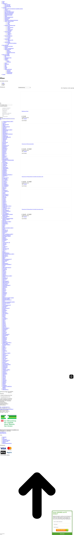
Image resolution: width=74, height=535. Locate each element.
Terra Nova (4, 361)
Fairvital (4, 200)
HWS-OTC (5, 229)
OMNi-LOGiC (5, 283)
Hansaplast (4, 222)
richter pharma (5, 313)
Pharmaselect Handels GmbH (8, 297)
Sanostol (4, 325)
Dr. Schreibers (5, 186)
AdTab (4, 125)
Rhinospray (4, 312)
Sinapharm (4, 338)
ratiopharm (4, 306)
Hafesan (4, 220)
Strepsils (4, 349)
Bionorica (4, 153)
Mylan (3, 265)
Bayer (4, 144)
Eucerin (4, 197)
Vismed (4, 378)
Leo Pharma (4, 246)
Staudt (3, 346)
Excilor (4, 198)
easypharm (4, 190)
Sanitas (4, 322)
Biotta (3, 154)
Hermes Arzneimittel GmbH (7, 227)
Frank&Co (4, 204)
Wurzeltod (4, 385)
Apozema (4, 138)
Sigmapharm (5, 335)
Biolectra (4, 152)
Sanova (4, 326)
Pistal (3, 300)
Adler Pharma (5, 124)
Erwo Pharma (5, 194)
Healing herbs (5, 223)
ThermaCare (5, 365)
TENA (4, 359)
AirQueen (4, 127)
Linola (3, 247)
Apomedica (5, 136)
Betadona (4, 147)
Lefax (3, 245)
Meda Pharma (5, 256)
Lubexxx (4, 249)
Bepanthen (4, 146)
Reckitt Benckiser (5, 308)
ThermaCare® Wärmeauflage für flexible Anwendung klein (32, 209)
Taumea (4, 357)
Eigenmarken (4, 110)
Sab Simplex (5, 318)
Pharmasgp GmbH (6, 298)
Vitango (4, 379)
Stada (3, 345)
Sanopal (4, 324)
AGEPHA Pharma (6, 126)
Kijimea (4, 237)
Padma (3, 288)
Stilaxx (4, 348)
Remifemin (4, 310)
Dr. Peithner (4, 184)
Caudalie (4, 165)
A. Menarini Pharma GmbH (7, 121)
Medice (4, 257)
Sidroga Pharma (5, 334)
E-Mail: (6, 409)
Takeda (4, 354)
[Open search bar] (0, 103)
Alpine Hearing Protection (7, 133)
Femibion (4, 201)
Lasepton (4, 244)
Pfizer (3, 296)
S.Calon (4, 317)
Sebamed (4, 333)
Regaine (4, 309)
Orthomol (4, 286)
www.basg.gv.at (3, 432)
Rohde (3, 316)
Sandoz (4, 321)
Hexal (3, 228)
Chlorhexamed (5, 168)
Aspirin (4, 140)
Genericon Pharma (6, 211)
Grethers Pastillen (5, 216)
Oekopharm (5, 277)
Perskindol (4, 293)
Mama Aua (5, 254)
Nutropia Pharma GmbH (7, 275)
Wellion (4, 383)
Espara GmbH (5, 195)
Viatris (3, 374)
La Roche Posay (6, 242)
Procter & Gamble (6, 302)
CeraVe (4, 166)
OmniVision (4, 284)
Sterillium (4, 347)
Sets (3, 115)
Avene (4, 141)
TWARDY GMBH (6, 369)
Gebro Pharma (5, 210)
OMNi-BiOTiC (5, 282)
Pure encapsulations (6, 305)
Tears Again (4, 358)
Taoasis (4, 356)
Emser (3, 193)
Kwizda (4, 240)
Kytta (3, 241)
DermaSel (4, 171)
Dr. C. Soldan (5, 179)
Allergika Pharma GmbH (7, 129)
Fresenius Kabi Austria (6, 205)
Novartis (4, 272)
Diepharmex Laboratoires (7, 174)
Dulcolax (4, 188)
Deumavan (4, 173)
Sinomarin (4, 339)
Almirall (4, 131)
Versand (25, 118)
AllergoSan (5, 130)
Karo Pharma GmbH (6, 236)
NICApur (4, 268)
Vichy (4, 377)
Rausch (4, 307)
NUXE (4, 276)
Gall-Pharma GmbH (6, 208)
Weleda (4, 382)
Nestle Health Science (6, 267)
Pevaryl (4, 295)
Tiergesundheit (5, 116)
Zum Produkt (24, 120)
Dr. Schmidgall (5, 185)
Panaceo (4, 289)
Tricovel (4, 368)
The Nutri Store (5, 363)
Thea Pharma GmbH (6, 364)
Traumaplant (5, 367)
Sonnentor (4, 341)
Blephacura (4, 155)
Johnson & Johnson (6, 235)
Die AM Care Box (5, 109)
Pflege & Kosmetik (5, 114)
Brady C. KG (5, 157)
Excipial (4, 199)
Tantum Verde (5, 355)
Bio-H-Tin (4, 149)
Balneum (4, 143)
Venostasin (4, 372)
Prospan (4, 304)
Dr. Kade (4, 180)
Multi (3, 262)
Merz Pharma (5, 260)
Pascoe (4, 291)
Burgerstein (4, 162)
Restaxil (4, 311)
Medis (3, 258)
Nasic (3, 266)
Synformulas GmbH (6, 353)
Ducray (4, 187)
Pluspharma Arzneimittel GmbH (8, 301)
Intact (3, 233)
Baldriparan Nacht (25, 111)
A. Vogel (4, 122)
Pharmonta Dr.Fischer (6, 299)
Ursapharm (5, 370)
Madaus (4, 251)
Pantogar (4, 290)
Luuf (3, 250)
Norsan (4, 271)
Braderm (4, 156)
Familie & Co (4, 111)
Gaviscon (4, 209)
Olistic (3, 280)
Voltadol (4, 381)
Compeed (4, 169)
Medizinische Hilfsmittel (6, 113)
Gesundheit (4, 112)
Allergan (4, 128)
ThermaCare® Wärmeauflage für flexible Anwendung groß (32, 176)
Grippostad (4, 217)
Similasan (4, 337)
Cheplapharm (5, 167)
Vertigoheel (4, 373)
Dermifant (4, 172)
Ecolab (4, 192)
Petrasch (4, 294)
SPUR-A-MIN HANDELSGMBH (6, 344)
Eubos (4, 196)
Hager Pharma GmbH (6, 221)
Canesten (4, 164)
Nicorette (4, 269)
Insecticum (4, 232)
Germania (4, 212)
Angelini (4, 135)
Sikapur (4, 336)
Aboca (3, 123)
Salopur (4, 319)
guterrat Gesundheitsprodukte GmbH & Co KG (7, 219)
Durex (3, 189)
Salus (3, 320)
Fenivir (4, 202)
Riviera (4, 315)
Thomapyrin (5, 366)
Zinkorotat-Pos (5, 389)
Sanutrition (4, 329)
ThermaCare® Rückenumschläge (28, 143)
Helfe (3, 226)
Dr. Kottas (4, 181)
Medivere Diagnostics (6, 259)
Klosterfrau (5, 239)
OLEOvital (4, 278)
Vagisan (4, 371)
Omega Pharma (5, 281)
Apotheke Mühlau (6, 137)
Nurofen (4, 273)
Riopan (4, 314)
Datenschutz (62, 533)
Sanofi (4, 323)
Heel (3, 225)
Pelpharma (4, 292)
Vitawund (4, 380)
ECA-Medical (5, 191)
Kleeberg (4, 238)
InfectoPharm (5, 230)
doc (3, 176)
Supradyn (4, 350)
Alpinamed (5, 132)
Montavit (4, 261)
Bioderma (4, 150)
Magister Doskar (5, 252)
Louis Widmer (5, 248)
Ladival (4, 243)
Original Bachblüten (6, 285)
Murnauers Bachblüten (6, 264)
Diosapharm (4, 175)
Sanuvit (4, 330)
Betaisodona (5, 148)
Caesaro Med (5, 163)
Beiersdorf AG (5, 145)
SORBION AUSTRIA (6, 342)
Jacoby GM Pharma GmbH (7, 234)
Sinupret (4, 340)
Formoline (4, 203)
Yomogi (4, 388)
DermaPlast (4, 170)
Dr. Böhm (4, 178)
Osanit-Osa (4, 287)
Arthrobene (4, 139)
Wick (3, 384)
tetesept (4, 362)
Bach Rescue (5, 142)
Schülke (4, 331)
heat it (3, 224)
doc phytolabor (5, 177)
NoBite (4, 270)
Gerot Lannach (5, 213)
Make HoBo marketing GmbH (8, 253)
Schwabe (4, 332)
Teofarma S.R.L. (5, 360)
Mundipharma (5, 263)
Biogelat (4, 151)
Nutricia (4, 274)
